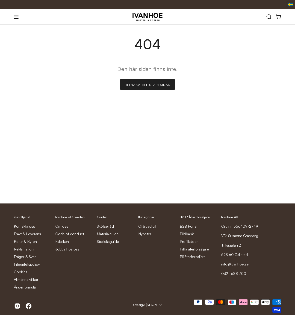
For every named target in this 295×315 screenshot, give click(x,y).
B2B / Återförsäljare (195, 217)
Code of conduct (69, 234)
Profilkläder (189, 241)
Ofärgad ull (147, 226)
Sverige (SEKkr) (145, 305)
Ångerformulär (25, 287)
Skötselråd (105, 226)
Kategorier (146, 217)
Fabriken (62, 241)
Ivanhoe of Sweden (70, 217)
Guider (102, 217)
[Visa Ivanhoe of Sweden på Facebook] (27, 306)
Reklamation (24, 249)
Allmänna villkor (26, 279)
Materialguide (108, 234)
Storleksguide (108, 241)
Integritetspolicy (27, 264)
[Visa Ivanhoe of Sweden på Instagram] (16, 306)
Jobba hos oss (67, 249)
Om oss (61, 226)
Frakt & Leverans (27, 234)
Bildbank (187, 234)
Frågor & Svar (25, 256)
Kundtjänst (22, 217)
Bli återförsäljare (193, 256)
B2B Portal (188, 226)
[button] (269, 17)
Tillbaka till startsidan (147, 84)
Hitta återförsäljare (194, 249)
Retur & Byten (25, 241)
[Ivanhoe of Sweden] (147, 17)
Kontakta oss (24, 226)
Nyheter (144, 234)
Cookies (20, 272)
